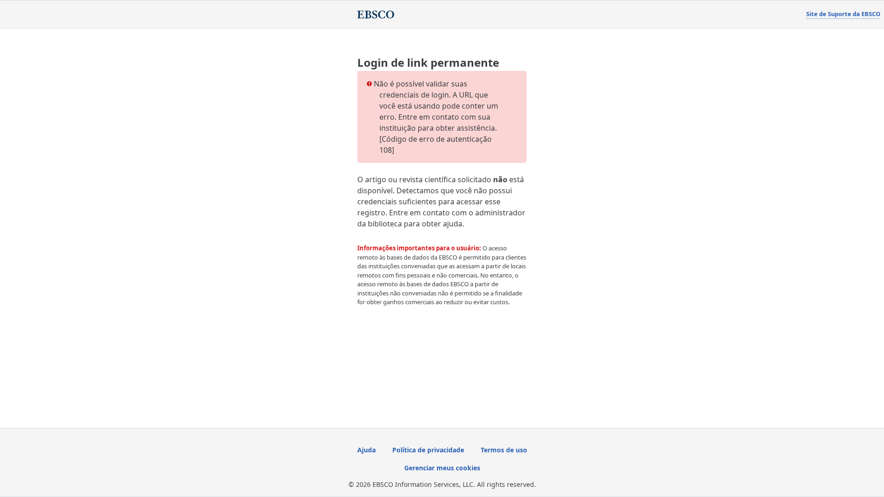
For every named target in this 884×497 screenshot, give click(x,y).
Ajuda (366, 449)
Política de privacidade (428, 449)
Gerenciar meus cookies (442, 467)
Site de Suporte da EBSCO (843, 14)
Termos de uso (504, 449)
